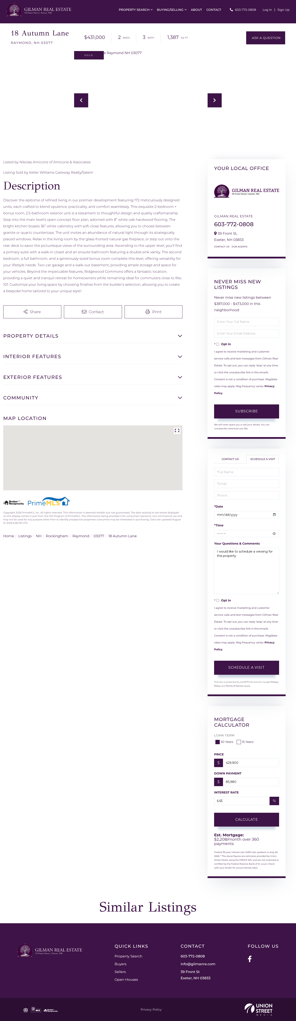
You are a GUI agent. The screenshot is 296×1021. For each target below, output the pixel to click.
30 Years (227, 742)
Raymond (80, 536)
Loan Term (224, 735)
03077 (99, 536)
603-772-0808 (245, 10)
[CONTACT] (265, 37)
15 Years (248, 742)
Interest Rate (226, 792)
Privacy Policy (151, 1009)
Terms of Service (235, 685)
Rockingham (57, 536)
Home (8, 536)
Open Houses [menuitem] (126, 980)
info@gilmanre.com (198, 964)
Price (219, 754)
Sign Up (283, 10)
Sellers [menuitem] (120, 972)
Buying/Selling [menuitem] (170, 10)
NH (39, 536)
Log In (267, 10)
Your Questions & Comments (237, 543)
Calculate (246, 819)
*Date (218, 506)
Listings (25, 536)
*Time (218, 525)
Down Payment (227, 773)
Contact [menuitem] (213, 10)
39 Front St (195, 975)
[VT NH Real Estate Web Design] (258, 1009)
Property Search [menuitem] (134, 10)
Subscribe (246, 411)
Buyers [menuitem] (121, 964)
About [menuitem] (196, 10)
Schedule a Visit (262, 459)
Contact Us (221, 246)
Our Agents (239, 246)
